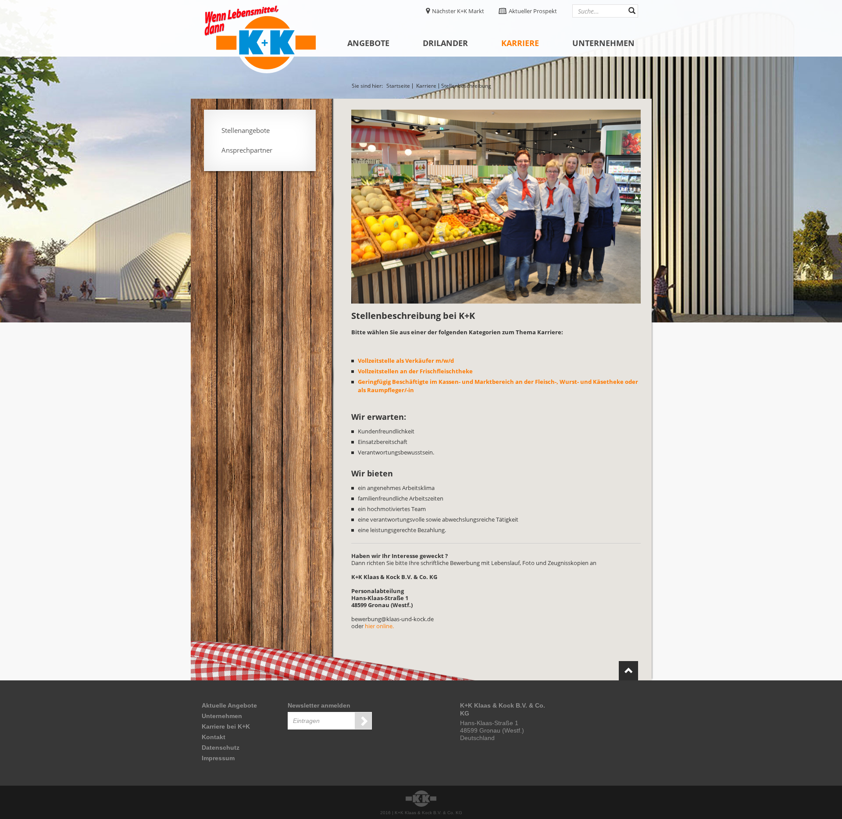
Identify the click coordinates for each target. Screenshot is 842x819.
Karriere (520, 43)
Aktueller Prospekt (533, 11)
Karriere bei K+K (226, 726)
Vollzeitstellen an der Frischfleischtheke (415, 371)
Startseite (398, 86)
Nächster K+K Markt (458, 11)
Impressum (218, 758)
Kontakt (213, 736)
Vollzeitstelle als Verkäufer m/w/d (406, 361)
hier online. (379, 626)
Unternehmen (603, 43)
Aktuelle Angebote (229, 705)
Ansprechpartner (246, 150)
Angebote (368, 43)
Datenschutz (220, 747)
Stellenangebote (245, 130)
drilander (445, 43)
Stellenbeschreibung (466, 86)
